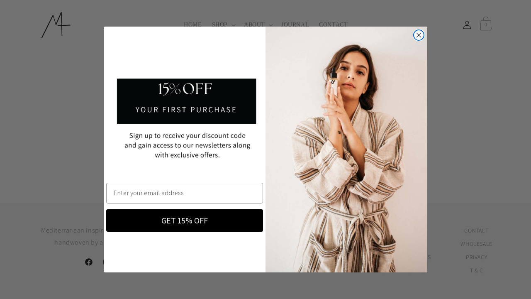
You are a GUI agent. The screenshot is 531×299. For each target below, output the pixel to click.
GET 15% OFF (184, 220)
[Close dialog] (419, 35)
